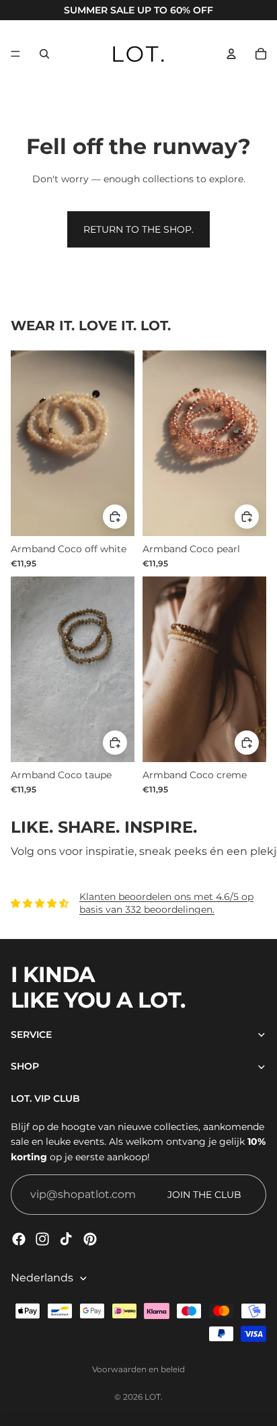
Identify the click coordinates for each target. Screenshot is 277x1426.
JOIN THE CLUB (204, 1195)
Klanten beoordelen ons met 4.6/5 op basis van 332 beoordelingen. (166, 903)
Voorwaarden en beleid (138, 1369)
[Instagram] (42, 1239)
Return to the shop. (138, 229)
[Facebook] (19, 1239)
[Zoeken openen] (44, 54)
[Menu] (15, 53)
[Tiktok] (66, 1239)
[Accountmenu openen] (231, 54)
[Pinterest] (90, 1239)
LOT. (154, 1397)
